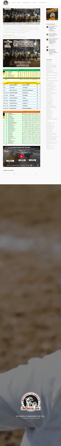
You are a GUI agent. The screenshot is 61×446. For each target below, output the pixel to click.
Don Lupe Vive (49, 98)
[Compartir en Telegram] (29, 173)
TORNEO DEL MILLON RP (51, 142)
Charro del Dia (49, 83)
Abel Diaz (26, 25)
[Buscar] (48, 2)
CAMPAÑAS (48, 71)
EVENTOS (12, 25)
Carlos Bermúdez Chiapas (51, 80)
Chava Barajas (49, 88)
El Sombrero (48, 99)
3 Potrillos (48, 61)
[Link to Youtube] (7, 8)
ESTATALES (48, 103)
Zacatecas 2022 (49, 148)
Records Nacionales (50, 133)
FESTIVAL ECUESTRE (50, 107)
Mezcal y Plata (49, 125)
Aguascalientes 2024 (50, 66)
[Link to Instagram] (5, 8)
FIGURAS (48, 108)
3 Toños (47, 62)
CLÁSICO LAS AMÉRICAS (51, 93)
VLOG (47, 147)
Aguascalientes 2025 (50, 67)
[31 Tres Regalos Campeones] (21, 15)
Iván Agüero (48, 116)
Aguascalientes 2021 (50, 65)
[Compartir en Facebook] (6, 173)
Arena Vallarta (49, 70)
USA (47, 144)
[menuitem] (7, 2)
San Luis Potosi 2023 (50, 138)
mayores (48, 124)
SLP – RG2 (48, 140)
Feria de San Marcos (50, 106)
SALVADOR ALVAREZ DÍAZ (18, 25)
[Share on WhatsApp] (21, 173)
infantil (47, 115)
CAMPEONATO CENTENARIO (52, 72)
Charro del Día (49, 81)
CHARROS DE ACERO (50, 85)
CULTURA (48, 97)
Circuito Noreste (49, 92)
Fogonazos (48, 111)
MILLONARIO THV (49, 126)
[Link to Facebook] (3, 8)
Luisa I (47, 121)
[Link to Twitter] (9, 8)
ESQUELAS (48, 102)
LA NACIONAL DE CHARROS (51, 119)
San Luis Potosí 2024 (50, 139)
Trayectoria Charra (50, 143)
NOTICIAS (48, 130)
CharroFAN (48, 84)
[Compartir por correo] (36, 173)
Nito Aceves (48, 129)
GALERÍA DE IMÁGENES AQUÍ (8, 35)
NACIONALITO (49, 128)
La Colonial (48, 117)
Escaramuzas (49, 101)
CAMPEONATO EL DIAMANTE (52, 75)
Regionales (48, 135)
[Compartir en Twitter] (14, 173)
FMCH (47, 110)
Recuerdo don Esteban (51, 134)
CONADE (48, 94)
